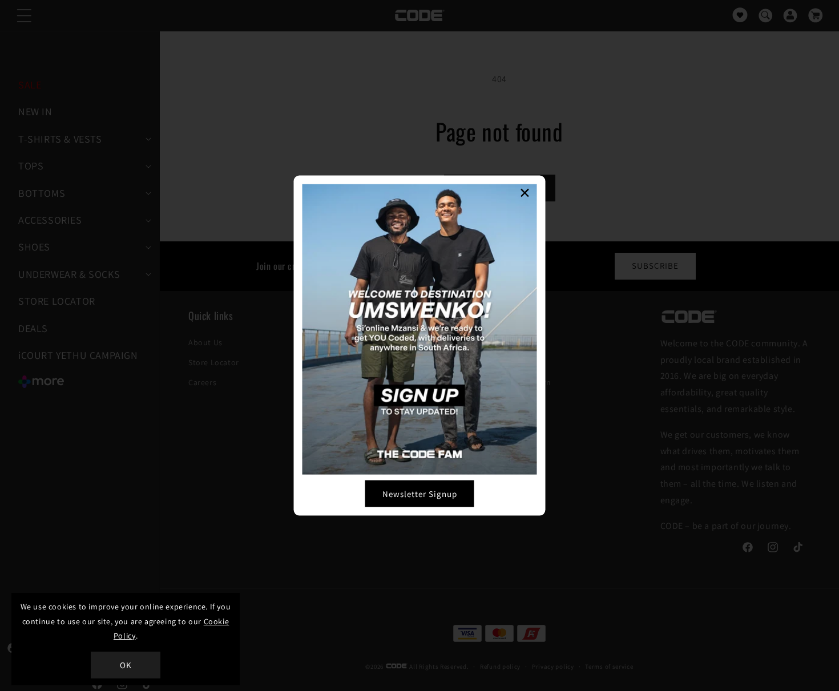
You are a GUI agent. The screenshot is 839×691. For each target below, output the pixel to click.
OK (126, 665)
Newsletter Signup (419, 493)
